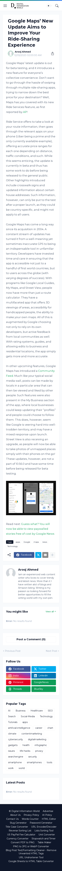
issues (11, 750)
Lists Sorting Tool (43, 830)
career (38, 727)
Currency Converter (17, 838)
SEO (50, 710)
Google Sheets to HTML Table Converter (31, 861)
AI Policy (47, 815)
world (22, 768)
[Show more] (52, 555)
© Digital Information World (24, 811)
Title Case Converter (17, 826)
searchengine (15, 756)
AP (25, 112)
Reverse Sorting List (20, 830)
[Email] (45, 555)
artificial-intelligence (19, 727)
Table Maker (44, 842)
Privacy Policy (31, 815)
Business (20, 710)
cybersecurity (15, 739)
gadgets (12, 745)
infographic (41, 745)
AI (9, 710)
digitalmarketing (37, 739)
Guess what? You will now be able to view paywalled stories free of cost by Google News (30, 528)
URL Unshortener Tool (31, 857)
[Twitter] (38, 555)
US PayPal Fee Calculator (21, 834)
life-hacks (25, 750)
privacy (39, 750)
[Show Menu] (5, 5)
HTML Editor (49, 819)
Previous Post (13, 650)
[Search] (57, 5)
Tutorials (12, 722)
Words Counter (30, 819)
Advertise (48, 811)
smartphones (34, 762)
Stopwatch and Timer (43, 838)
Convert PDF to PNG (22, 842)
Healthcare (37, 710)
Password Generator (41, 822)
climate (12, 733)
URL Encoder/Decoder (43, 826)
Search (12, 716)
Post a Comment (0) (31, 639)
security (32, 756)
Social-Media (28, 716)
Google (27, 542)
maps (36, 542)
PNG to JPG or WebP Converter (31, 846)
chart (50, 727)
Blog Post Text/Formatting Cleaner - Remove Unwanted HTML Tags (31, 852)
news (44, 542)
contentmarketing (31, 733)
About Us (15, 815)
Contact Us (12, 819)
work (11, 768)
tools (49, 762)
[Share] (51, 53)
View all (50, 611)
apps (18, 542)
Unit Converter (46, 834)
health (26, 745)
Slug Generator (18, 822)
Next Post (51, 650)
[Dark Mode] (49, 5)
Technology (12, 546)
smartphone (15, 762)
